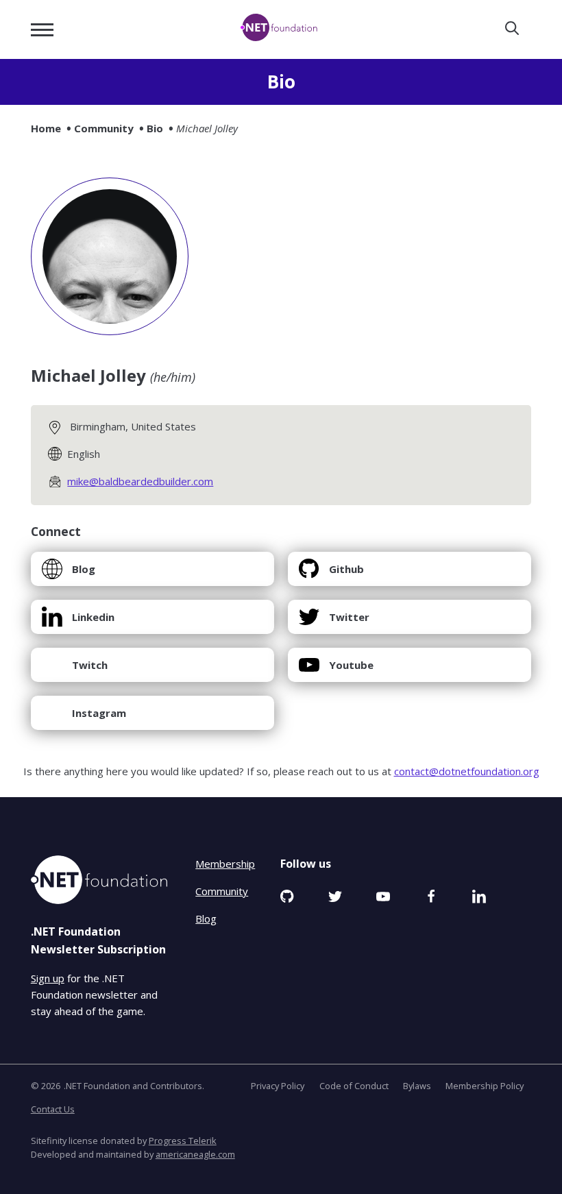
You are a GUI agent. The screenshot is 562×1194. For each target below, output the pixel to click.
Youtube (336, 670)
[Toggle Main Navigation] (42, 29)
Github (331, 574)
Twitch (74, 670)
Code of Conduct (354, 1086)
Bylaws (417, 1086)
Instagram (83, 718)
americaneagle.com (195, 1154)
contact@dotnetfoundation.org (466, 771)
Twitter (333, 622)
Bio (155, 128)
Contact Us (53, 1109)
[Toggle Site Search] (512, 29)
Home (46, 128)
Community (104, 128)
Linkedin (77, 622)
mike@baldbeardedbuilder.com (140, 481)
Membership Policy (484, 1086)
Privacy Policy (277, 1086)
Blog (68, 574)
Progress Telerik (183, 1140)
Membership (225, 863)
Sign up (47, 978)
